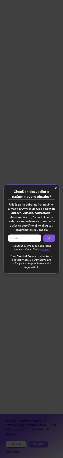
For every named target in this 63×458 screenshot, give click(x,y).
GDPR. (45, 249)
